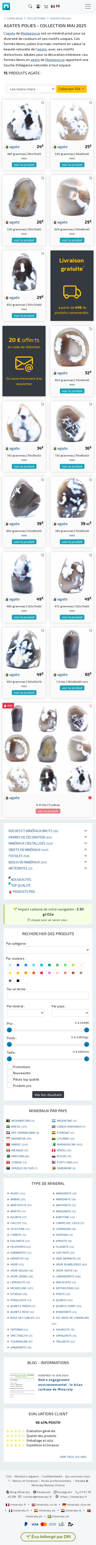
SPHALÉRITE (66, 1335)
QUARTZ (64, 1300)
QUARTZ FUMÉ (68, 1306)
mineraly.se (60, 1516)
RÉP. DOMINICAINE (25, 1132)
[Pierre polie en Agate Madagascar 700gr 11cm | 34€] (24, 422)
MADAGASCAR (69, 1144)
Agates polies (60, 18)
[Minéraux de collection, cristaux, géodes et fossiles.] (6, 6)
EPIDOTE (64, 1240)
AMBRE (17, 1199)
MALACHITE (66, 1282)
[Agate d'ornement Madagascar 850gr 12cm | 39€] (24, 497)
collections (36, 18)
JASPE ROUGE (21, 1270)
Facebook (43, 1492)
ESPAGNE (65, 1132)
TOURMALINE (21, 1341)
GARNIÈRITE (20, 1252)
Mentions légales (27, 1476)
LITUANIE (65, 1138)
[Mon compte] (38, 6)
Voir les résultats (48, 1095)
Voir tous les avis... (74, 1456)
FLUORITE (65, 1246)
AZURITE (18, 1217)
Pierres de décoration (30, 837)
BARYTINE (65, 1217)
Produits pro (23, 891)
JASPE (17, 1264)
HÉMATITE (19, 1258)
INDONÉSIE (21, 1138)
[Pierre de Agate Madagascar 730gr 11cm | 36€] (72, 422)
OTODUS (18, 1294)
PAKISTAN (20, 1156)
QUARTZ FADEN (22, 1306)
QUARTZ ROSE (22, 1311)
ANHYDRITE (66, 1205)
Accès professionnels (56, 1480)
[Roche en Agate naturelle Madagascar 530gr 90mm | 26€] (24, 195)
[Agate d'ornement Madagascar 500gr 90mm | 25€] (72, 120)
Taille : (11, 1052)
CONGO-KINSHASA (71, 1126)
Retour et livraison (25, 1480)
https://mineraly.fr (73, 1496)
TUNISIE (19, 1162)
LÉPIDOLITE (20, 1282)
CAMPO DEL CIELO (70, 1223)
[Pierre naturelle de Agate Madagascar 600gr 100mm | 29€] (72, 195)
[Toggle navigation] (88, 6)
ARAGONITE (66, 1211)
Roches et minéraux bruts (33, 831)
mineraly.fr (18, 1504)
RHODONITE (66, 1311)
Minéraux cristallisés (31, 843)
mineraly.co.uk (46, 1504)
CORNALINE (66, 1228)
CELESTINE (20, 1228)
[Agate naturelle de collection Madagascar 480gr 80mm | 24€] (24, 120)
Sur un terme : (17, 989)
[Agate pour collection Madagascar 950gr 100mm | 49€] (24, 648)
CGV (8, 1476)
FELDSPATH (20, 1246)
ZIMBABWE (66, 1168)
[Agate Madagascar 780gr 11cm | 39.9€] (72, 497)
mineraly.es (47, 1510)
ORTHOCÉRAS (67, 1288)
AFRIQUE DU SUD (24, 1168)
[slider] (9, 1029)
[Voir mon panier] (46, 6)
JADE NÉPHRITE (68, 1258)
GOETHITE (65, 1252)
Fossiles (19, 856)
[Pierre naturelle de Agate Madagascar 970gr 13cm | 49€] (72, 572)
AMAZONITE (66, 1193)
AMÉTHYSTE (21, 1205)
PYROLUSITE (20, 1300)
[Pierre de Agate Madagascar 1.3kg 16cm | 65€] (72, 648)
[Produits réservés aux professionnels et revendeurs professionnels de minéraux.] (90, 798)
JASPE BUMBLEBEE (71, 1264)
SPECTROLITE (21, 1335)
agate (14, 146)
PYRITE (63, 1294)
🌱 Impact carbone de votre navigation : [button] (48, 914)
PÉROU (64, 1150)
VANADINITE (20, 1347)
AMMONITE (66, 1199)
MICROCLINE (21, 1288)
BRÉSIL (19, 1126)
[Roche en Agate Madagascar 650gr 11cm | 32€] (72, 346)
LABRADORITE (68, 1276)
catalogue (15, 18)
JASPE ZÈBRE (21, 1276)
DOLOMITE (20, 1240)
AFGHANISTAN (22, 1120)
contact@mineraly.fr (37, 1496)
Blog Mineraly (19, 1492)
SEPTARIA (19, 1329)
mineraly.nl (73, 1510)
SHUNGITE (65, 1329)
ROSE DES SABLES (25, 1317)
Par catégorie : (16, 943)
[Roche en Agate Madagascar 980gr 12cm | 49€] (24, 572)
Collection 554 (70, 89)
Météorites (20, 868)
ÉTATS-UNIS (67, 1162)
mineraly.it (21, 1510)
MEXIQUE (19, 1150)
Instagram (64, 1492)
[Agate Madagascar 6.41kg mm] (48, 747)
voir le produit (24, 165)
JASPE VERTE (66, 1270)
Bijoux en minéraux (28, 862)
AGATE (17, 1193)
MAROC (19, 1144)
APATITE (18, 1211)
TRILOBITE (65, 1341)
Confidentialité (52, 1476)
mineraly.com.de (78, 1504)
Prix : (10, 1024)
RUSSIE (64, 1156)
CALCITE (18, 1223)
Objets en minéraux (28, 850)
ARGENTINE (67, 1120)
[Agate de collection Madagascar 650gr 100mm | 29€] (24, 271)
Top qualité (20, 885)
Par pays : (59, 1006)
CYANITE (18, 1234)
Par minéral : (16, 1006)
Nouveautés (20, 879)
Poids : (12, 1038)
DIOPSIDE (64, 1234)
